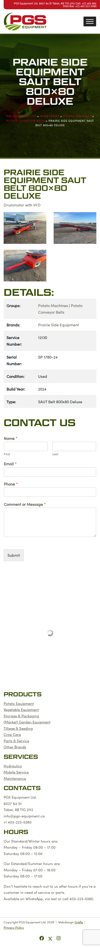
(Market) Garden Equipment (27, 721)
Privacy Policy (14, 927)
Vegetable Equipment (21, 709)
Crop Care (12, 734)
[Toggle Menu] (90, 21)
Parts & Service (16, 740)
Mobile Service (16, 771)
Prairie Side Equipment (58, 324)
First (7, 454)
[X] (51, 938)
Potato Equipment (19, 703)
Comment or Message (25, 504)
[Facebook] (42, 938)
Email (10, 463)
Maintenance (15, 778)
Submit (14, 555)
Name (10, 438)
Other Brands (15, 746)
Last (55, 454)
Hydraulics (13, 765)
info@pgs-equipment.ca (24, 815)
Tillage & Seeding (18, 728)
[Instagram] (59, 938)
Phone (11, 483)
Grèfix (79, 922)
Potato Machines (53, 305)
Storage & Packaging (21, 715)
